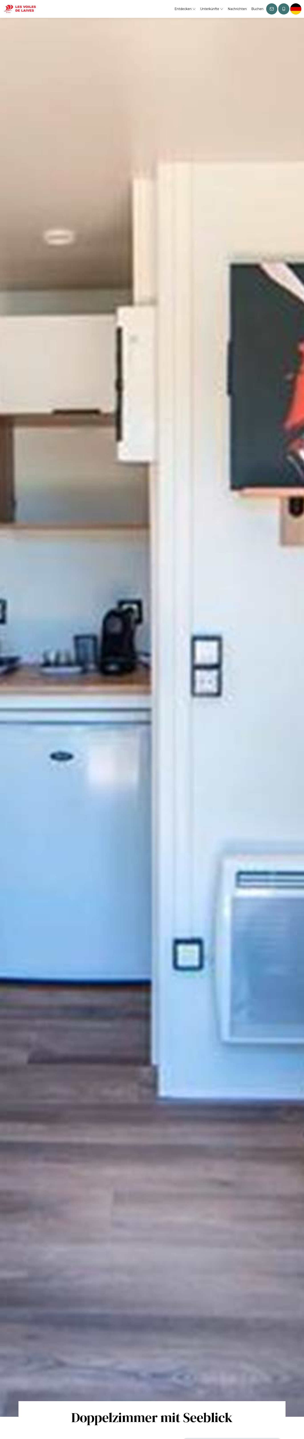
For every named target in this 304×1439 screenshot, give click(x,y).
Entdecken (183, 9)
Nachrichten (237, 9)
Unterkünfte (210, 9)
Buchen (257, 9)
